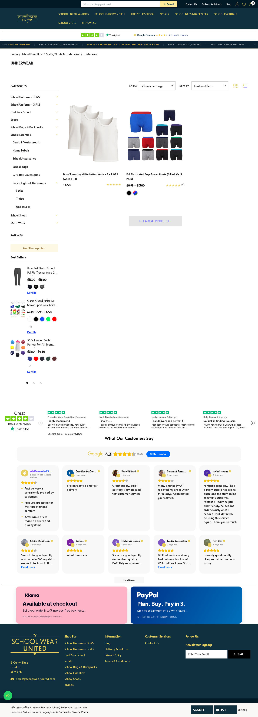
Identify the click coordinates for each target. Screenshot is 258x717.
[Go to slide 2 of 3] (34, 383)
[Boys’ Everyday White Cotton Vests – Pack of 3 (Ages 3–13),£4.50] (92, 132)
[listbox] (209, 85)
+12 (30, 326)
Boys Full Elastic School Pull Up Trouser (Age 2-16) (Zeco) (41, 271)
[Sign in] (237, 4)
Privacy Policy (80, 712)
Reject (221, 710)
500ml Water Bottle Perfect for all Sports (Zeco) (40, 343)
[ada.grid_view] (235, 85)
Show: (133, 85)
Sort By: (184, 85)
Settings (242, 710)
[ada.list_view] (245, 85)
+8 (29, 366)
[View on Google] (70, 473)
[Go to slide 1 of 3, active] (27, 383)
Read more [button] (28, 567)
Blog (228, 4)
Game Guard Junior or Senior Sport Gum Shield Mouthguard (42, 303)
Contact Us (191, 4)
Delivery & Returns (211, 4)
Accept (198, 710)
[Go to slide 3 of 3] (41, 383)
